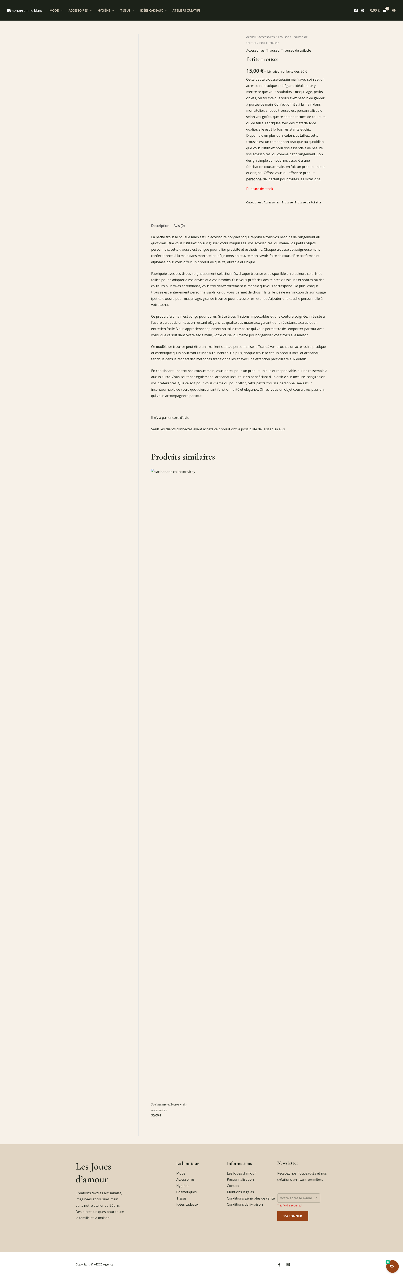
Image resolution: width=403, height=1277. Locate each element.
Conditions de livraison (245, 1204)
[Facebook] (356, 10)
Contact (233, 1185)
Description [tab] (160, 225)
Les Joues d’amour (241, 1173)
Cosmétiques (186, 1192)
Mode (54, 10)
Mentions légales (240, 1192)
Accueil (251, 37)
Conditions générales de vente (251, 1198)
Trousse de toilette (296, 50)
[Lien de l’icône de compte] (394, 10)
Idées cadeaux (151, 10)
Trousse (283, 37)
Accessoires (78, 10)
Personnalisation (240, 1179)
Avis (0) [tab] (179, 225)
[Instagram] (362, 10)
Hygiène (104, 10)
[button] (61, 10)
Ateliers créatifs (186, 10)
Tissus (125, 10)
